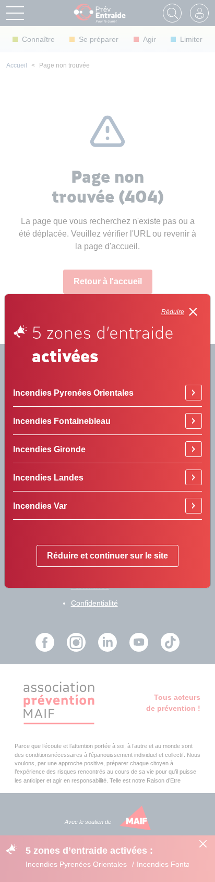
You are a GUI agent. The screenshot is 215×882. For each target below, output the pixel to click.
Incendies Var (40, 505)
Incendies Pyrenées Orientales (73, 392)
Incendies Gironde (49, 449)
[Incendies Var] (193, 505)
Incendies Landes (48, 477)
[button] (181, 312)
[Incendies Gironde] (193, 449)
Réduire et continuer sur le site (107, 555)
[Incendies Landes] (193, 477)
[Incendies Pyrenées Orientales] (193, 392)
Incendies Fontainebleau (62, 421)
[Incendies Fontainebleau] (193, 421)
